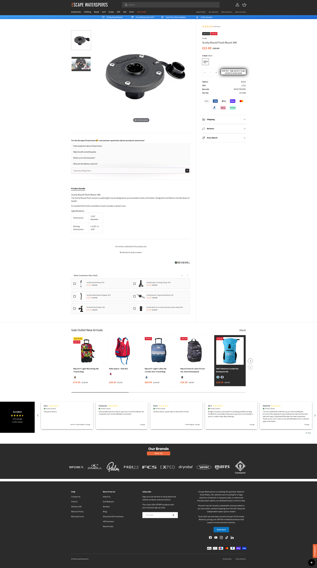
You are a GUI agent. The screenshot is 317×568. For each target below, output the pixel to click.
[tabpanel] (130, 213)
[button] (244, 4)
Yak (204, 475)
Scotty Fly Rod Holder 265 (96, 307)
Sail (124, 12)
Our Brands (213, 12)
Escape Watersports (82, 559)
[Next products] (187, 275)
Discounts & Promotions (113, 516)
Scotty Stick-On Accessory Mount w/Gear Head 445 (164, 307)
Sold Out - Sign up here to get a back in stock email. (233, 72)
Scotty (204, 38)
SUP (118, 12)
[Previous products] (182, 275)
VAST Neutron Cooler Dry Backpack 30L (227, 370)
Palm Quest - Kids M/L (118, 368)
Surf (104, 12)
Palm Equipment (113, 475)
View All (158, 453)
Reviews (106, 506)
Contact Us (75, 496)
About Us (106, 496)
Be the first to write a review (131, 252)
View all (242, 330)
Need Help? (201, 12)
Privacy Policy (227, 559)
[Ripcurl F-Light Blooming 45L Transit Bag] (87, 351)
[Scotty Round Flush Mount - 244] (81, 40)
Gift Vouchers (226, 12)
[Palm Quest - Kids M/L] (122, 351)
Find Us (74, 501)
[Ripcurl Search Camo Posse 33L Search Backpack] (194, 351)
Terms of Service (241, 559)
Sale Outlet (141, 12)
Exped (167, 475)
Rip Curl (76, 475)
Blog (105, 511)
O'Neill (95, 475)
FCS (149, 475)
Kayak (96, 12)
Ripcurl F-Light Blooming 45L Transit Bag (86, 370)
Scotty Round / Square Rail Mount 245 (159, 295)
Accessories (76, 12)
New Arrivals (240, 12)
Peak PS (131, 475)
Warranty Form (77, 516)
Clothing (87, 12)
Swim (131, 12)
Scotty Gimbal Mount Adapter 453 (99, 295)
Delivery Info (76, 506)
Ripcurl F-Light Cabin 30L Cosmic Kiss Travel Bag (156, 370)
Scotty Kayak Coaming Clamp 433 (158, 282)
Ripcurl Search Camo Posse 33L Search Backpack (192, 370)
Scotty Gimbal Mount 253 (95, 282)
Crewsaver (240, 475)
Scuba (111, 12)
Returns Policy (77, 511)
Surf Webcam (108, 501)
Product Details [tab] (78, 188)
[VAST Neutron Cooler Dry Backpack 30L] (230, 351)
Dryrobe (185, 475)
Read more (221, 529)
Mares (222, 475)
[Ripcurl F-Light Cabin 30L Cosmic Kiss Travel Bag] (158, 351)
